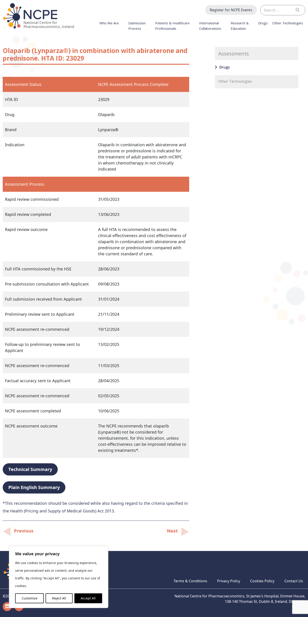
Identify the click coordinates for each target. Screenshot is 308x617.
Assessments (233, 53)
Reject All (59, 598)
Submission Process (137, 26)
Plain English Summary (34, 487)
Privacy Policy (228, 580)
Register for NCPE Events (231, 9)
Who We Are (109, 23)
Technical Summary (30, 469)
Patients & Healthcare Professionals (172, 26)
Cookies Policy (262, 580)
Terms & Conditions (190, 580)
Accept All (88, 598)
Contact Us (293, 580)
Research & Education (240, 26)
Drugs (263, 23)
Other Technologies (287, 23)
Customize (29, 598)
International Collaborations (210, 26)
